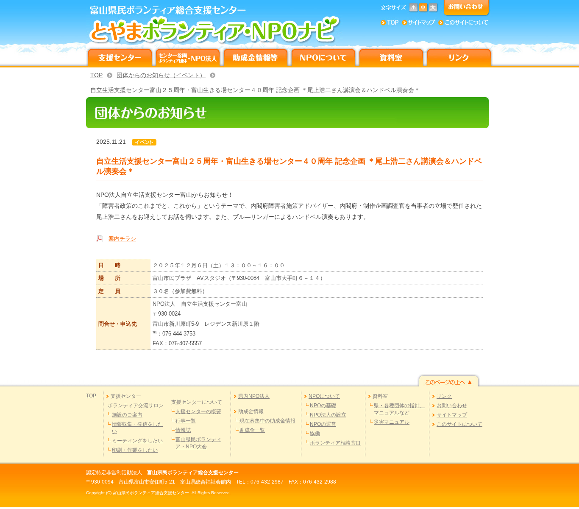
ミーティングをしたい (137, 441)
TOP (96, 75)
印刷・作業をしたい (135, 450)
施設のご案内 (127, 415)
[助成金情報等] (256, 56)
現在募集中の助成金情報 (267, 421)
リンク (444, 396)
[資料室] (391, 56)
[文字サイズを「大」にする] (433, 7)
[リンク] (459, 56)
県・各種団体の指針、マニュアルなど (399, 409)
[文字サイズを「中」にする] (423, 7)
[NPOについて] (323, 56)
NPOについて (324, 396)
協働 (315, 433)
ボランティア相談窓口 (335, 443)
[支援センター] (120, 56)
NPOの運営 (323, 424)
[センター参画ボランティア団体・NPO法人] (188, 56)
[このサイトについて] (463, 21)
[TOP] (389, 21)
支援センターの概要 (198, 411)
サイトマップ (452, 415)
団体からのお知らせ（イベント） (161, 75)
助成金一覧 (252, 430)
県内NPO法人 (254, 396)
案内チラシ (122, 238)
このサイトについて (459, 424)
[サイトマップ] (418, 21)
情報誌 (183, 430)
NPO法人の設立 (328, 415)
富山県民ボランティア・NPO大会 (198, 443)
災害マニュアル (391, 422)
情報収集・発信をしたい (137, 427)
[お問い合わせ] (464, 7)
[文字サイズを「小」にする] (413, 7)
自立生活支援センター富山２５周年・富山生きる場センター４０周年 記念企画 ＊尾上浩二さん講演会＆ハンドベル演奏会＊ (255, 90)
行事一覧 (185, 421)
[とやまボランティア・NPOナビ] (217, 30)
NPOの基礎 (323, 405)
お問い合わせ (452, 405)
